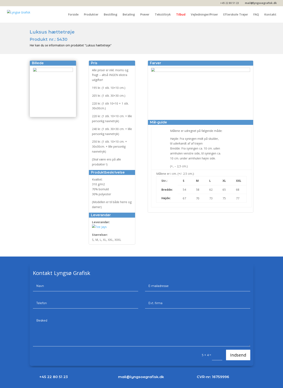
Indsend (238, 355)
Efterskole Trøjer (235, 14)
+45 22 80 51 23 (53, 377)
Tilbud (180, 14)
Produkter (91, 14)
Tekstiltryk (163, 14)
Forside (73, 14)
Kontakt (270, 14)
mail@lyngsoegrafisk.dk (141, 377)
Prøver (144, 14)
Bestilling (110, 14)
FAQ (256, 14)
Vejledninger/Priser (204, 14)
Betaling (129, 14)
